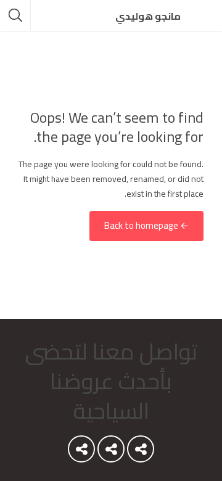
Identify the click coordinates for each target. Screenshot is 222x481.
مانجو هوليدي (148, 16)
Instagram (81, 452)
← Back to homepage (146, 225)
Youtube (140, 452)
